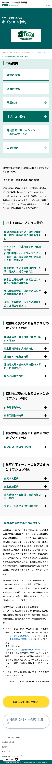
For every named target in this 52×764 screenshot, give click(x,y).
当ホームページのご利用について (13, 737)
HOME (4, 52)
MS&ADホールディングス (11, 756)
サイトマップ (6, 752)
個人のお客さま (14, 52)
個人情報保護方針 (8, 742)
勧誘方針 (5, 747)
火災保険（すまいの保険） (33, 52)
